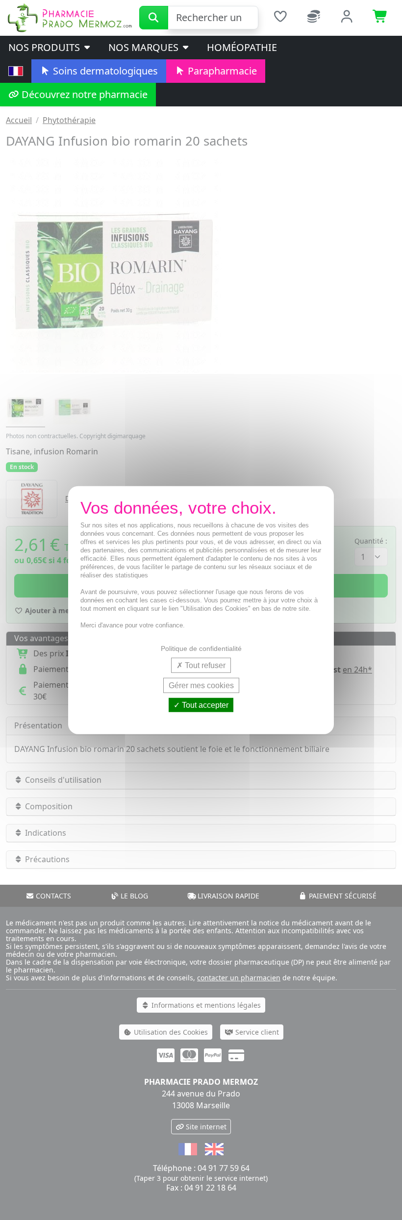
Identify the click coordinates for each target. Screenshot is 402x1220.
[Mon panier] (380, 17)
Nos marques (144, 47)
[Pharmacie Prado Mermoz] (69, 17)
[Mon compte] (347, 17)
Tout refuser (204, 665)
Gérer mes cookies (201, 685)
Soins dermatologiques (104, 70)
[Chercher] (153, 17)
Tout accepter (204, 705)
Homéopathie (242, 47)
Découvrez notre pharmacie (83, 94)
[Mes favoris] (280, 17)
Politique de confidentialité (201, 648)
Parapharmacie (221, 70)
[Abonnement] (313, 17)
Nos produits (45, 47)
